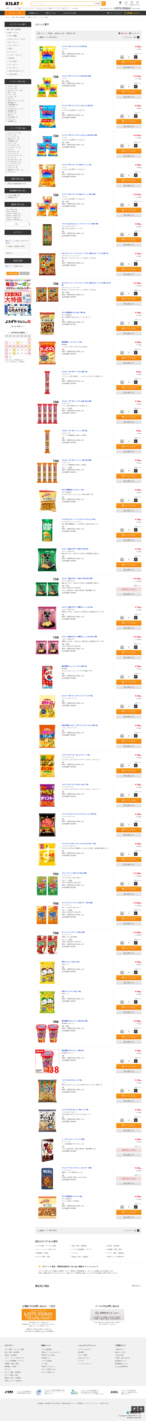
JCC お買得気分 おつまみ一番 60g (73, 312)
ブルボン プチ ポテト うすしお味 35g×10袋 (76, 401)
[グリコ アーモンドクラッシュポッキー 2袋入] (47, 1179)
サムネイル (135, 33)
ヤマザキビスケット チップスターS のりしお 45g (78, 519)
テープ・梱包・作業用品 (115, 1253)
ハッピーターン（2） (14, 163)
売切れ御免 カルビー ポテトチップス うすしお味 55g (80, 725)
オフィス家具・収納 (43, 1257)
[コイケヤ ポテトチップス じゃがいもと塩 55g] (47, 117)
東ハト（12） (12, 92)
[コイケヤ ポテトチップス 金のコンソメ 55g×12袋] (47, 205)
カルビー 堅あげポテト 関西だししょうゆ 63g (77, 607)
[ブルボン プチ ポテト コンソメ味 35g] (47, 442)
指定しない (41, 33)
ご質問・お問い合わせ (122, 1358)
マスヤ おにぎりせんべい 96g (72, 1080)
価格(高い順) (71, 33)
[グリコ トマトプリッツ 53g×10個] (47, 943)
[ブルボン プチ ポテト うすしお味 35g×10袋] (47, 412)
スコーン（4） (12, 143)
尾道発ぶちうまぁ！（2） (16, 170)
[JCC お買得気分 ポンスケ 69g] (47, 1207)
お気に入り (130, 67)
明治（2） (11, 115)
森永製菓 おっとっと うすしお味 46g (74, 666)
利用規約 (80, 1403)
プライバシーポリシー (92, 1403)
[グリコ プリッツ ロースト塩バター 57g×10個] (47, 914)
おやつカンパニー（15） (15, 90)
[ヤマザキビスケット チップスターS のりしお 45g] (47, 530)
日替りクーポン (50, 13)
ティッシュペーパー (28, 8)
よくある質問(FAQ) (121, 1366)
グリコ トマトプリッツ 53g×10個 (73, 932)
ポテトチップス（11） (15, 133)
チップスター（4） (14, 145)
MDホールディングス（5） (16, 100)
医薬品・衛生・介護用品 (80, 1257)
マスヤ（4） (12, 107)
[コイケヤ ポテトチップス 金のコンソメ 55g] (47, 176)
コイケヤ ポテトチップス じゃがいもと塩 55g (77, 105)
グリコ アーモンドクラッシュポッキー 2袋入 (77, 1168)
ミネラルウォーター (41, 8)
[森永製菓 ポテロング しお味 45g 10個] (47, 1032)
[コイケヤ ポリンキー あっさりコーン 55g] (47, 766)
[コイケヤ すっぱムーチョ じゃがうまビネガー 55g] (47, 855)
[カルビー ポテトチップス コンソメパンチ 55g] (47, 707)
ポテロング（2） (13, 166)
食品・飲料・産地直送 (79, 1246)
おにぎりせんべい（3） (15, 159)
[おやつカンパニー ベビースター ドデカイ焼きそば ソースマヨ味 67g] (47, 264)
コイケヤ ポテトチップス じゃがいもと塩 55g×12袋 (79, 135)
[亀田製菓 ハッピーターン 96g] (47, 353)
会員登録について (121, 1361)
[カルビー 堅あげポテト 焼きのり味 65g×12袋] (47, 589)
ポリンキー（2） (13, 168)
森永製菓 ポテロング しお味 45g (73, 1050)
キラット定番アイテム (48, 1369)
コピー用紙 (17, 8)
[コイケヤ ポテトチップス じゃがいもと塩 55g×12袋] (47, 146)
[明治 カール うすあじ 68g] (47, 973)
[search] (104, 3)
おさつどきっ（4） (14, 151)
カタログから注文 (69, 13)
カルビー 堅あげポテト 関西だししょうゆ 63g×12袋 (79, 636)
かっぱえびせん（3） (14, 161)
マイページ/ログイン (85, 1349)
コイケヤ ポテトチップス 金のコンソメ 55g (76, 164)
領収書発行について (121, 1364)
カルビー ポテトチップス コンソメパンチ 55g (77, 696)
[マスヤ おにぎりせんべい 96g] (47, 1091)
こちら (42, 1331)
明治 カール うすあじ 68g (70, 962)
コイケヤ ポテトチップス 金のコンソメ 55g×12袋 (78, 194)
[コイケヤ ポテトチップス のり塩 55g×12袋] (47, 87)
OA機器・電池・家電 (114, 1249)
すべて (9, 241)
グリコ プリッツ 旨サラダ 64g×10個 (74, 873)
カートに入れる (130, 62)
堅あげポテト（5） (14, 139)
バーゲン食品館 (46, 1361)
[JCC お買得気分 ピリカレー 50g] (47, 501)
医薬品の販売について (69, 1403)
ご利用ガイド (119, 1349)
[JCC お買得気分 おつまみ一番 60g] (47, 323)
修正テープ (65, 8)
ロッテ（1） (12, 119)
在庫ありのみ (18, 266)
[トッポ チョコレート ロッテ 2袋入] (47, 1150)
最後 (134, 37)
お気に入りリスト (84, 1358)
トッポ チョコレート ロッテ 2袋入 (73, 1139)
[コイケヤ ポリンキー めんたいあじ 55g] (47, 795)
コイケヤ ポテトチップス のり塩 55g (74, 46)
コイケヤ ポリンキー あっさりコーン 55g (76, 755)
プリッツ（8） (12, 135)
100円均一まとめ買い (48, 1355)
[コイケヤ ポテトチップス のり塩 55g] (47, 57)
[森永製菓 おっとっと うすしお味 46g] (47, 677)
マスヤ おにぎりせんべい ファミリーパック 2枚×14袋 (80, 224)
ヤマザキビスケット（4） (16, 109)
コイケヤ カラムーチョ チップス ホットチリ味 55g (79, 814)
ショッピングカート (84, 1364)
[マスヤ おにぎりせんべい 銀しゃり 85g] (47, 1121)
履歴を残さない (136, 1286)
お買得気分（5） (13, 141)
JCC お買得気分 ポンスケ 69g (72, 1196)
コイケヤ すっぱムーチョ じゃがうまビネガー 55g (79, 843)
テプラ (59, 8)
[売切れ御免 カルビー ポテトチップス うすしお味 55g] (47, 736)
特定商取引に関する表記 (52, 1403)
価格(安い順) (59, 33)
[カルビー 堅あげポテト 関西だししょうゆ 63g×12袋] (47, 648)
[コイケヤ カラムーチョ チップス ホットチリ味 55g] (47, 825)
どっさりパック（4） (14, 147)
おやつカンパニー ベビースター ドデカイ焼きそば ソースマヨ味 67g (85, 253)
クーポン (81, 1361)
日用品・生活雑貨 (113, 1246)
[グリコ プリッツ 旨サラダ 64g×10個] (47, 884)
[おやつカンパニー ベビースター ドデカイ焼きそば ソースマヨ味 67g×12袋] (47, 294)
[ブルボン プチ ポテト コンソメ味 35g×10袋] (47, 471)
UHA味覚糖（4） (13, 105)
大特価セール (33, 13)
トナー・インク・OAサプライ (47, 1249)
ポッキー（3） (12, 157)
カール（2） (12, 172)
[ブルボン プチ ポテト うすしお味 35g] (47, 383)
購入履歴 (81, 1352)
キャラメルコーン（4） (15, 155)
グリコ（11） (12, 94)
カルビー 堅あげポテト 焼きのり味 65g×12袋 (77, 578)
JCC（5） (11, 98)
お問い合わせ (104, 1403)
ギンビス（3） (12, 113)
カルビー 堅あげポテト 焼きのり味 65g (75, 549)
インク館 (44, 1364)
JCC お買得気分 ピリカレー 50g (73, 490)
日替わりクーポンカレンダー (51, 1352)
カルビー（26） (13, 86)
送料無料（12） (13, 197)
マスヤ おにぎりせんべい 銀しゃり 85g (75, 1109)
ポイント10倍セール (48, 1372)
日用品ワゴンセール (48, 1366)
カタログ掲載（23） (14, 195)
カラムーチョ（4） (14, 153)
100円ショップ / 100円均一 (14, 1381)
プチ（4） (11, 149)
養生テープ (52, 8)
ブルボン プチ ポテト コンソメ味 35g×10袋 (76, 460)
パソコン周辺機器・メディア (81, 1249)
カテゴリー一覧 (14, 13)
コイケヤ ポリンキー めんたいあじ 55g (75, 784)
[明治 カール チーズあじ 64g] (47, 1002)
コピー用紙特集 (46, 1349)
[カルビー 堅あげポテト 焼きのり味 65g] (47, 560)
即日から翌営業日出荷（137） (17, 183)
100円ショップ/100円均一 (116, 1257)
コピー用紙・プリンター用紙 (46, 1246)
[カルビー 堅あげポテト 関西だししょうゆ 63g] (47, 618)
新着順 (50, 33)
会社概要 (40, 1403)
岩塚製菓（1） (12, 121)
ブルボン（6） (12, 96)
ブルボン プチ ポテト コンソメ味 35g (74, 430)
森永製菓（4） (12, 103)
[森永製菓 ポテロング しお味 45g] (47, 1061)
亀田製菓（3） (12, 111)
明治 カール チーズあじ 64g (71, 991)
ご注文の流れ (119, 1355)
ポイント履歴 (82, 1355)
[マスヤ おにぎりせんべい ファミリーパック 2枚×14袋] (47, 235)
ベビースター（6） (14, 137)
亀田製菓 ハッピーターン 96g (72, 342)
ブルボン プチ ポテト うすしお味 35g (74, 371)
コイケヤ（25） (13, 88)
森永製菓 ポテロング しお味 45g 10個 (74, 1021)
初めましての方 (120, 1352)
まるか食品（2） (13, 117)
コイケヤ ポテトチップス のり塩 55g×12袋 (76, 76)
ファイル (75, 1253)
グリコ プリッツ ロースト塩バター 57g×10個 (77, 903)
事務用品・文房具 (42, 1253)
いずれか (17, 241)
